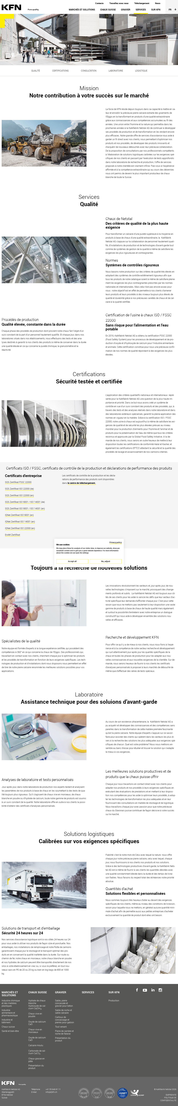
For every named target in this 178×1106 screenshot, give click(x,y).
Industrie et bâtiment (7, 1021)
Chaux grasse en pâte (36, 1060)
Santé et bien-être (10, 1031)
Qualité (35, 70)
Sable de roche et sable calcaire (63, 1011)
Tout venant (61, 1026)
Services (141, 9)
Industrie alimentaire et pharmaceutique (10, 1013)
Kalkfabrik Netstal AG (22, 8)
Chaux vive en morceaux (37, 1034)
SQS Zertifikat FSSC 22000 (18, 482)
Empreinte (171, 1094)
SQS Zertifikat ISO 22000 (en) (19, 495)
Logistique (141, 70)
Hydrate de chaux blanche (37, 1004)
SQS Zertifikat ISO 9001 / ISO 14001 (22, 501)
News (157, 3)
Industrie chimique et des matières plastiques (11, 1003)
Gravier (125, 9)
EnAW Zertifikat (12, 534)
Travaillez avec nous (118, 3)
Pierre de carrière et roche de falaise (64, 1032)
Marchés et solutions (82, 9)
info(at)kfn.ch (51, 1092)
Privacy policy (115, 542)
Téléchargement (141, 3)
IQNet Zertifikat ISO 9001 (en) (19, 515)
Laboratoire (116, 70)
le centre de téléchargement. (82, 483)
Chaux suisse (108, 9)
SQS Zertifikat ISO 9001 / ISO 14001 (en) (25, 508)
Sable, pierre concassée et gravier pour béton (64, 1003)
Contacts (99, 3)
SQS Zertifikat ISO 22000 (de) (19, 488)
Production (113, 1000)
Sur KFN (155, 9)
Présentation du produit (36, 1067)
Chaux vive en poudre (37, 1018)
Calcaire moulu (37, 1049)
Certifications (60, 70)
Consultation (88, 70)
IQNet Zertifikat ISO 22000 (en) (20, 528)
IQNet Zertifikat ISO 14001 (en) (20, 521)
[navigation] (105, 11)
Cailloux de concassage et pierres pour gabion (64, 1020)
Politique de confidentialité (168, 1099)
